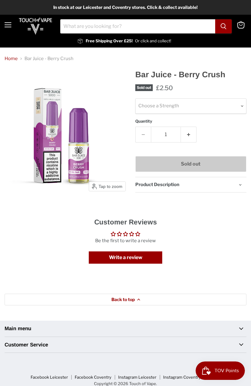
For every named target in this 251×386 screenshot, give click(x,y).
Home (11, 58)
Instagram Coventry (182, 377)
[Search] (223, 26)
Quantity (143, 121)
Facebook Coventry (93, 377)
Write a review (125, 257)
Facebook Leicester (49, 377)
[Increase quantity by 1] (189, 135)
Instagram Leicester (137, 377)
